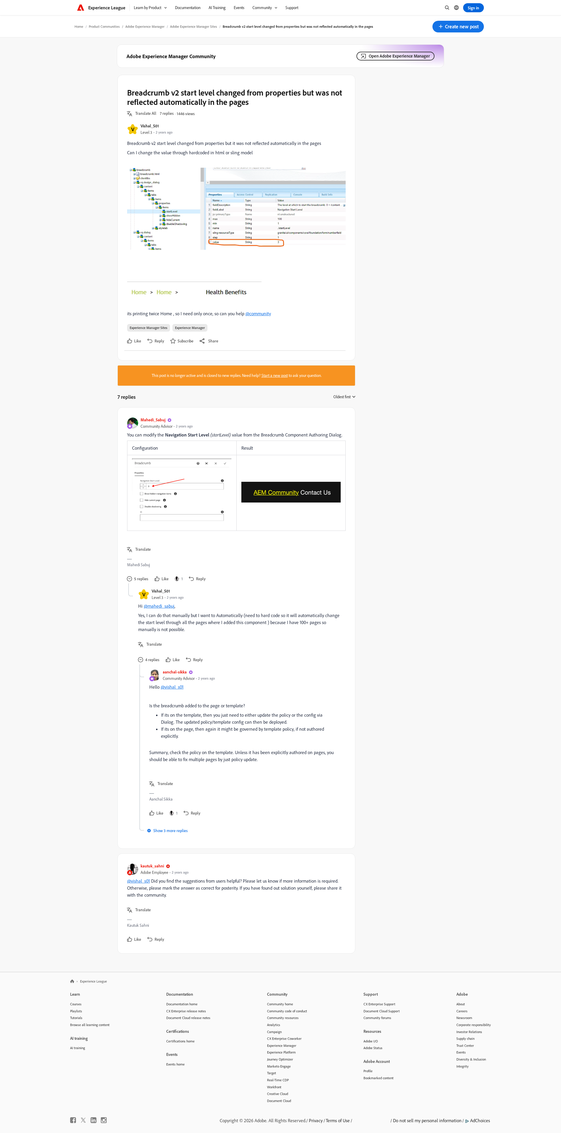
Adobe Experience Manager (145, 26)
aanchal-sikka (175, 671)
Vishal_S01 (150, 125)
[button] (458, 26)
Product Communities (104, 26)
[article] (235, 500)
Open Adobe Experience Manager (399, 56)
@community (258, 313)
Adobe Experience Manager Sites (193, 26)
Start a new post (275, 375)
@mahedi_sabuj (159, 606)
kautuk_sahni (152, 865)
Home (79, 26)
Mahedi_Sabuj (153, 419)
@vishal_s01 (172, 687)
